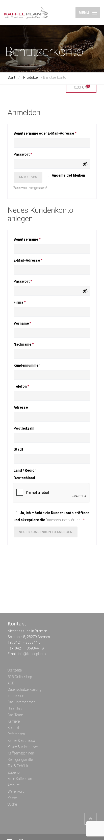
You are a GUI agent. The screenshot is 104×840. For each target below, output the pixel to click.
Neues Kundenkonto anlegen (45, 532)
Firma (19, 302)
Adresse (21, 407)
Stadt (19, 449)
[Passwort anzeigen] (85, 164)
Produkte (30, 77)
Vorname (22, 323)
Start (11, 77)
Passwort (26, 153)
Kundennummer (27, 365)
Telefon (21, 386)
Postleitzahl (24, 428)
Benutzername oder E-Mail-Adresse (48, 132)
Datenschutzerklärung (63, 520)
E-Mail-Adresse (31, 259)
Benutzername (30, 238)
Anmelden (28, 177)
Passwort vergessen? (30, 188)
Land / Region (25, 470)
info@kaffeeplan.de (32, 654)
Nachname (24, 344)
